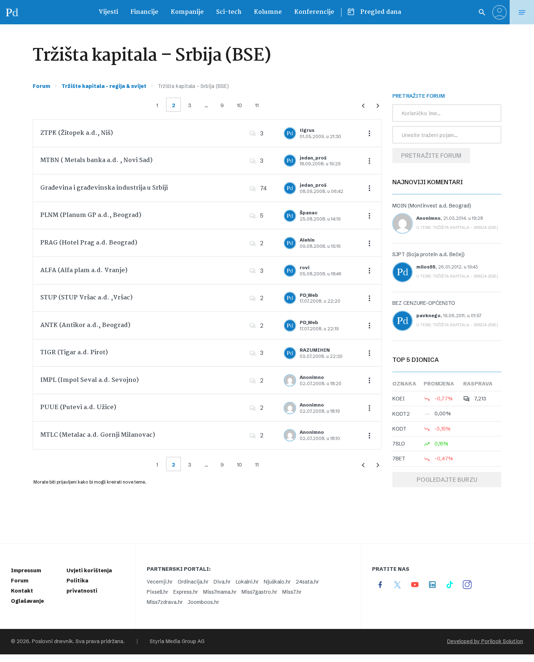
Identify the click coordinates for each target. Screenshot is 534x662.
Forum (41, 86)
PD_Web (309, 295)
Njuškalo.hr (277, 581)
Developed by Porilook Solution (485, 641)
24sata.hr (307, 581)
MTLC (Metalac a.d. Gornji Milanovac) (97, 435)
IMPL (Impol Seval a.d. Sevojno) (89, 380)
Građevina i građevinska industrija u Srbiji (104, 188)
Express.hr (185, 592)
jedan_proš (313, 158)
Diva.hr (222, 581)
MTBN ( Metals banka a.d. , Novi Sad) (96, 160)
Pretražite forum (431, 155)
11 (257, 105)
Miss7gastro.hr (259, 592)
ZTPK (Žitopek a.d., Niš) (76, 133)
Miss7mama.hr (219, 592)
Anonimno (312, 377)
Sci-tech (229, 12)
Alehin (307, 240)
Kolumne (268, 12)
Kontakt (22, 591)
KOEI (398, 398)
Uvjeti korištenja (89, 570)
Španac (308, 212)
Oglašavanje (27, 601)
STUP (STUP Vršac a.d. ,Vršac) (86, 298)
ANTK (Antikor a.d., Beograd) (85, 325)
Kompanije (187, 12)
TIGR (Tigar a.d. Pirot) (74, 353)
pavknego (428, 315)
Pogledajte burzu (447, 479)
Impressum (26, 570)
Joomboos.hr (203, 602)
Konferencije (314, 12)
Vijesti (108, 12)
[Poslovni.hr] (12, 12)
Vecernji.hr (160, 581)
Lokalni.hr (247, 581)
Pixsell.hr (157, 592)
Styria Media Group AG (177, 641)
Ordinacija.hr (193, 581)
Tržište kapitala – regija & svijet (103, 86)
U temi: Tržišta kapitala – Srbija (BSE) (457, 227)
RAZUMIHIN (315, 350)
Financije (144, 12)
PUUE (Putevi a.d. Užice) (78, 407)
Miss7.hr (292, 592)
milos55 (426, 267)
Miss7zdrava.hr (165, 602)
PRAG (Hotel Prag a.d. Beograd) (88, 243)
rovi (305, 267)
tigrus (307, 130)
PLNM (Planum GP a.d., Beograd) (90, 215)
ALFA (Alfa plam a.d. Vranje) (84, 270)
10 (239, 105)
